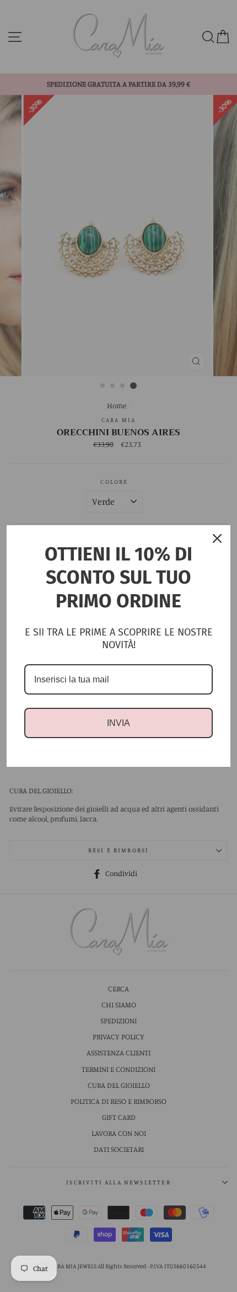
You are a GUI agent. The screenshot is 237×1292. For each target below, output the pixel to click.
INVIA (118, 723)
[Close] (217, 538)
